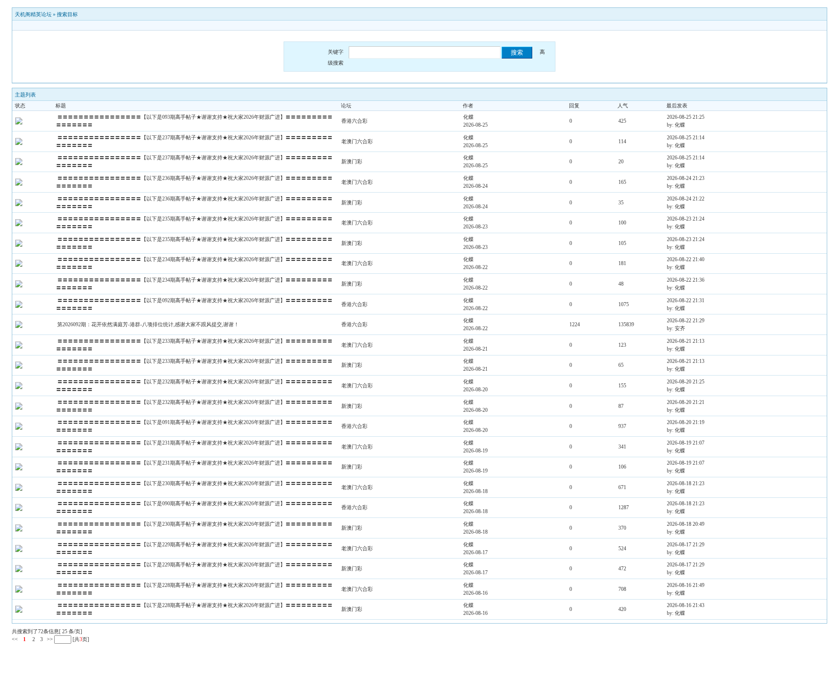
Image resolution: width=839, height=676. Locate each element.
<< (15, 639)
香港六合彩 (354, 121)
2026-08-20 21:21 (685, 402)
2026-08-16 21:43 (685, 605)
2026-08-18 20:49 (685, 524)
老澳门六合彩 (357, 141)
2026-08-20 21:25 (685, 382)
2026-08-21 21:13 (685, 341)
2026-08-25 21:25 (685, 117)
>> (49, 639)
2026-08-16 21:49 (685, 585)
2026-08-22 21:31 (685, 300)
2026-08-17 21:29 (685, 544)
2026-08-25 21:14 (685, 138)
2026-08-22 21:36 (685, 280)
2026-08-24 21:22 (685, 199)
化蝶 (468, 117)
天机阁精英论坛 (33, 14)
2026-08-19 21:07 (685, 443)
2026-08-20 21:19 (685, 422)
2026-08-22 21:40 (685, 259)
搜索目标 (67, 14)
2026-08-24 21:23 (685, 178)
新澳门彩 (351, 162)
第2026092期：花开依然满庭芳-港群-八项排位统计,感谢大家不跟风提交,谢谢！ (148, 324)
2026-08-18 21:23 (685, 483)
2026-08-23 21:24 (685, 219)
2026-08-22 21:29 (685, 320)
